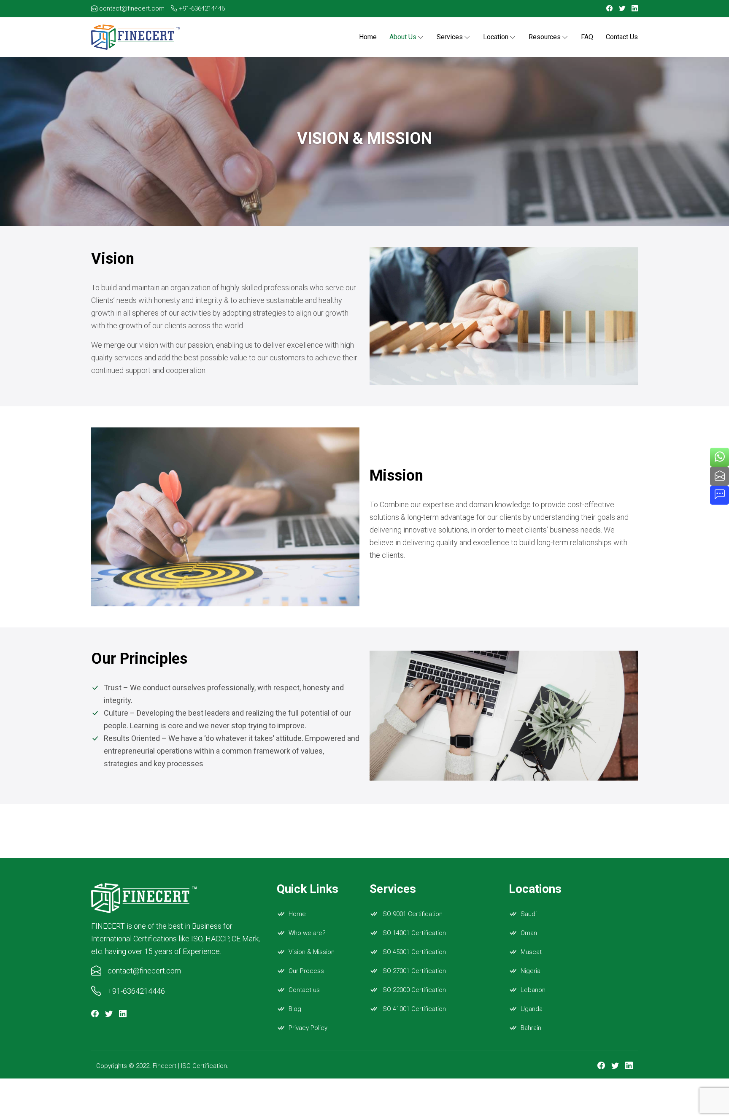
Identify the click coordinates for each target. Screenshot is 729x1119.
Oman (529, 933)
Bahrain (531, 1028)
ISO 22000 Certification (413, 990)
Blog (295, 1009)
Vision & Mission (312, 952)
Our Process (306, 971)
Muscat (531, 952)
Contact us (622, 37)
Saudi (529, 914)
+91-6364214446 (201, 8)
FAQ (587, 37)
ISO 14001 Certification (413, 933)
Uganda (532, 1009)
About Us (402, 37)
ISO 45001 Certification (413, 952)
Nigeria (530, 971)
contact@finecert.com (131, 8)
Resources (545, 37)
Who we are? (307, 933)
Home (368, 37)
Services (450, 37)
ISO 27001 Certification (413, 971)
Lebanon (533, 990)
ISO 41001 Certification (413, 1009)
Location (495, 37)
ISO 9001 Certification (412, 914)
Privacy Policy (308, 1028)
